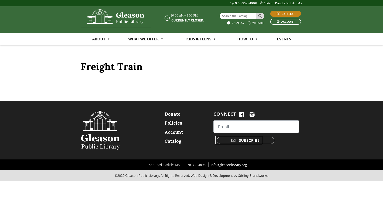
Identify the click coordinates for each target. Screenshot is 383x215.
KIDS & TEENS (198, 39)
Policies (173, 123)
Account (174, 132)
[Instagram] (252, 114)
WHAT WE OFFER (143, 39)
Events (284, 39)
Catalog (237, 23)
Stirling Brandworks (253, 175)
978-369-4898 (195, 165)
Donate (173, 114)
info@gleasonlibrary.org (229, 165)
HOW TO (245, 39)
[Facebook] (241, 114)
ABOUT (98, 39)
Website (258, 23)
